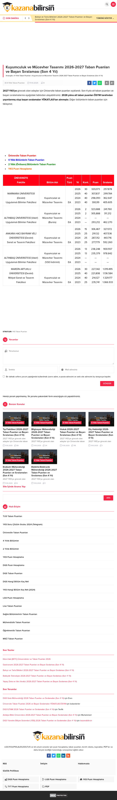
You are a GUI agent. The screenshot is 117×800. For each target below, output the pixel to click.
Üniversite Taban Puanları (22, 155)
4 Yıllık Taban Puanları (22, 76)
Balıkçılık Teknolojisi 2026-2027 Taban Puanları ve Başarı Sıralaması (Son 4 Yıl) (37, 676)
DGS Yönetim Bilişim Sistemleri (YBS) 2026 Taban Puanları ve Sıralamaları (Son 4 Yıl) (39, 720)
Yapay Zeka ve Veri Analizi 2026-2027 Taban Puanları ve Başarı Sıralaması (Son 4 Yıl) (40, 681)
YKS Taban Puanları (19, 332)
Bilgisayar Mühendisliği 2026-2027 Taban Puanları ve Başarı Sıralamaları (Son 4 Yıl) (43, 433)
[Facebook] (49, 756)
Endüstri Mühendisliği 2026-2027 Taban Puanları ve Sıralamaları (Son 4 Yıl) (15, 471)
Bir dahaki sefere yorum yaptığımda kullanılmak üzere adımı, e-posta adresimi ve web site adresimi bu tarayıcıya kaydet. (58, 376)
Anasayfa (9, 76)
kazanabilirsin (86, 720)
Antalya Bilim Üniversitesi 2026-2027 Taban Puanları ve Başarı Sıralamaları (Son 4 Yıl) (40, 715)
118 (75, 445)
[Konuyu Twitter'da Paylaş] (94, 83)
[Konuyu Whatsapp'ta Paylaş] (100, 83)
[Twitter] (54, 756)
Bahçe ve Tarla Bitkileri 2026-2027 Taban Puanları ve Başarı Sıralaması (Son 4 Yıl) (38, 670)
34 (46, 445)
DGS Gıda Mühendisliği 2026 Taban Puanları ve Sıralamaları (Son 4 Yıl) (33, 698)
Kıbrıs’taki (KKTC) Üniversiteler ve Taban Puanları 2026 (27, 659)
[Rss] (68, 756)
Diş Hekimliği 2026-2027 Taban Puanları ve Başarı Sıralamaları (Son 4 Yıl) (100, 433)
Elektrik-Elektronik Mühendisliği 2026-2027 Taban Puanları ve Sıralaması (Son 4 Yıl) (44, 471)
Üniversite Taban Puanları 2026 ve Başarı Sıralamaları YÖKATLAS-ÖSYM (34, 704)
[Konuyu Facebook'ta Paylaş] (89, 83)
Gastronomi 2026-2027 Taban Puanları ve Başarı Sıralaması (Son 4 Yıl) (33, 664)
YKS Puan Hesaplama (20, 168)
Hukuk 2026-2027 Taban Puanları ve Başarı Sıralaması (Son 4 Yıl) (72, 432)
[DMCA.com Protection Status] (58, 795)
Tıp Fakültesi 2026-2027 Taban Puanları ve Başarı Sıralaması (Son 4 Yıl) (15, 432)
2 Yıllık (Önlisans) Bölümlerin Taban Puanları (32, 164)
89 (18, 445)
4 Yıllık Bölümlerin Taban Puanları (26, 159)
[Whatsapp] (58, 756)
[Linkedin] (63, 756)
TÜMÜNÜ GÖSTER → (105, 18)
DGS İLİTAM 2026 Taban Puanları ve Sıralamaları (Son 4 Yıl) (28, 709)
